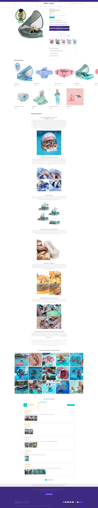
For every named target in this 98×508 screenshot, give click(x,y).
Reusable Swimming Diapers (19, 106)
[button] (16, 3)
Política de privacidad (30, 505)
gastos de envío (52, 15)
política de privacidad (39, 489)
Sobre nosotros (53, 489)
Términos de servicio (46, 489)
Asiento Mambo (37, 83)
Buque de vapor (17, 83)
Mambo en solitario (58, 83)
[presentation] (49, 42)
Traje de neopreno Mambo (53, 106)
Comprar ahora (59, 29)
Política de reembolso (24, 505)
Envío (64, 489)
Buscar (33, 489)
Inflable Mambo (77, 83)
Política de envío (43, 505)
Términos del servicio (37, 505)
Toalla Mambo (34, 106)
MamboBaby (18, 505)
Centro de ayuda (59, 489)
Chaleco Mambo (69, 106)
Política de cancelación (49, 505)
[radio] (52, 17)
